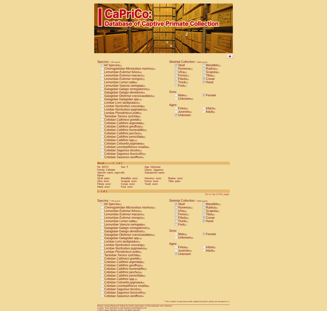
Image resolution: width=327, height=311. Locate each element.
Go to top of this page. (217, 194)
